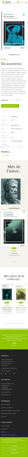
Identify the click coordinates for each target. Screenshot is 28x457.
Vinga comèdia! (5, 155)
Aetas (12, 132)
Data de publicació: (4, 124)
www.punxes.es (5, 392)
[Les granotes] (14, 229)
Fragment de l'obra (14, 54)
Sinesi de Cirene (21, 309)
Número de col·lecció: (4, 136)
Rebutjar (13, 449)
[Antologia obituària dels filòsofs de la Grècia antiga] (7, 292)
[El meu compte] (22, 2)
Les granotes (14, 253)
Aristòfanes (14, 116)
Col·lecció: (4, 132)
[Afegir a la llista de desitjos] (21, 106)
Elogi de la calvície (21, 307)
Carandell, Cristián (16, 141)
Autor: (3, 116)
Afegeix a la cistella (10, 105)
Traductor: (4, 141)
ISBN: (2, 128)
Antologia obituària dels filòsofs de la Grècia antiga (7, 309)
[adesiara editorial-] (6, 2)
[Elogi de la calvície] (21, 292)
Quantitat (5, 100)
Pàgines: (3, 120)
